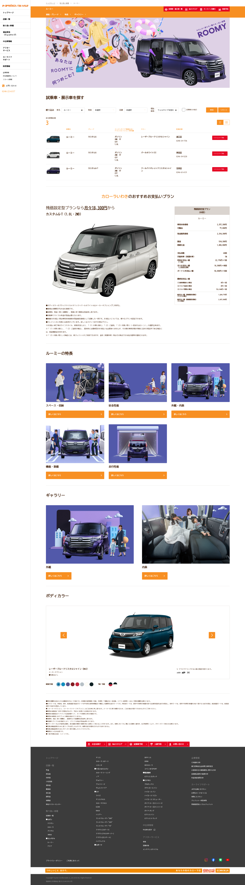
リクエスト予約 (218, 137)
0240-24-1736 (181, 141)
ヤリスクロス (99, 799)
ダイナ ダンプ (148, 810)
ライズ (97, 795)
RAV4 (97, 810)
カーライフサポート (200, 784)
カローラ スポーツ (101, 761)
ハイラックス (99, 841)
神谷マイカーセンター (53, 804)
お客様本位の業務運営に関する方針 (203, 770)
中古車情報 (148, 825)
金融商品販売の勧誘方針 (199, 774)
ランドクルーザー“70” (103, 826)
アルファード (99, 784)
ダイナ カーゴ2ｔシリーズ (152, 807)
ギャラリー (78, 14)
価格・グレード (52, 14)
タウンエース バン (150, 788)
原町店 (48, 796)
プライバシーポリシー (54, 860)
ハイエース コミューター (152, 799)
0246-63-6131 (181, 172)
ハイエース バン (149, 791)
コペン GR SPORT (150, 769)
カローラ (50, 827)
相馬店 (48, 800)
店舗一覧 (50, 765)
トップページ (52, 757)
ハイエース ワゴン (150, 795)
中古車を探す (147, 830)
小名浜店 (49, 781)
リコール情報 (7, 79)
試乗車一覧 (50, 815)
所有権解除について (10, 76)
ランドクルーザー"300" (103, 818)
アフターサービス (151, 837)
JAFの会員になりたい (198, 789)
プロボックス (148, 784)
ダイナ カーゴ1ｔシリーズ (152, 803)
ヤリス (97, 757)
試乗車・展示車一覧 (175, 9)
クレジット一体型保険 (199, 800)
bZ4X (97, 807)
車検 (144, 841)
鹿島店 (48, 789)
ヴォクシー (99, 780)
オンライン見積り (210, 9)
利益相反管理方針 (197, 778)
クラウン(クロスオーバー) (104, 833)
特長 (66, 14)
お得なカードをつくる (199, 793)
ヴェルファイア (100, 788)
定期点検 (146, 845)
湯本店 (48, 785)
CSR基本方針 (195, 762)
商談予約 (225, 9)
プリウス (50, 831)
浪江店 (179, 137)
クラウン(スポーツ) (101, 829)
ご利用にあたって (72, 860)
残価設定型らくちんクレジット (202, 804)
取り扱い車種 (52, 811)
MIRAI (49, 834)
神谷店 (179, 152)
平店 (47, 770)
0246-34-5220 (181, 156)
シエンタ (98, 765)
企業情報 (6, 72)
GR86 (145, 761)
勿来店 (179, 168)
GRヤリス (147, 757)
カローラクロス (100, 803)
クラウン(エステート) (102, 837)
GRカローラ (148, 765)
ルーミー (49, 9)
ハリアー (98, 814)
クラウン (50, 823)
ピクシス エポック (150, 776)
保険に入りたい (196, 796)
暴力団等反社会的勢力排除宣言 (202, 766)
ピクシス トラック (150, 818)
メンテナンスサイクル (150, 849)
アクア (49, 846)
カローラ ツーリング (102, 772)
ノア (96, 776)
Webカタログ (193, 9)
